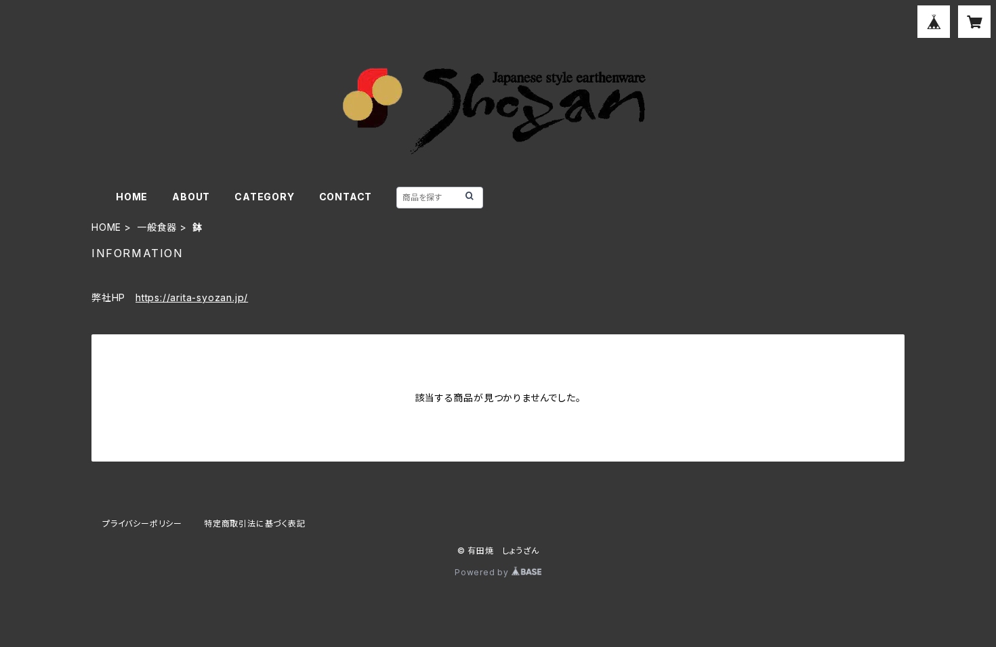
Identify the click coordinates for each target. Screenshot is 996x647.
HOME (132, 196)
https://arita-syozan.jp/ (192, 297)
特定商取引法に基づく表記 (255, 523)
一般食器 (157, 227)
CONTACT (346, 196)
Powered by (483, 572)
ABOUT (191, 196)
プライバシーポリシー (142, 523)
